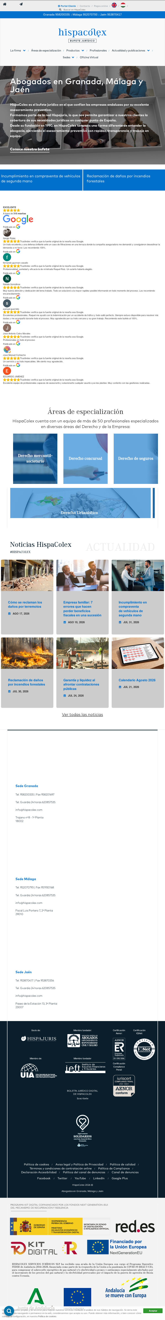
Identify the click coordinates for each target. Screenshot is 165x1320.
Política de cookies (47, 1316)
